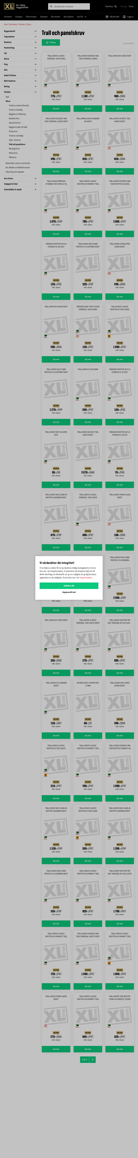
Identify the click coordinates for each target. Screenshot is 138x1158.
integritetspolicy (85, 577)
